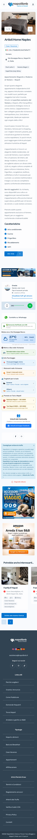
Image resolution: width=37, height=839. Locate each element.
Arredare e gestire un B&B (15, 720)
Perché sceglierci (12, 682)
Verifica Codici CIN (13, 807)
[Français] (16, 649)
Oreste (14, 285)
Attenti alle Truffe (28, 475)
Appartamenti (11, 760)
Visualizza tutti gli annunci (22, 296)
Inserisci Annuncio (13, 690)
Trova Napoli (11, 712)
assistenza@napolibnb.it (18, 655)
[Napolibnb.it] (18, 4)
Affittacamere (11, 767)
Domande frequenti (13, 705)
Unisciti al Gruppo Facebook (19, 425)
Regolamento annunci (14, 792)
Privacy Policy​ (11, 815)
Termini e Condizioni (13, 784)
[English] (13, 649)
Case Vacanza (11, 752)
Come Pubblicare (12, 697)
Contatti (9, 822)
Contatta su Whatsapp (17, 317)
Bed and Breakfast (13, 745)
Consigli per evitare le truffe (13, 445)
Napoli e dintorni (12, 737)
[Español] (23, 649)
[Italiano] (21, 649)
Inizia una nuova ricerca (14, 615)
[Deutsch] (18, 649)
